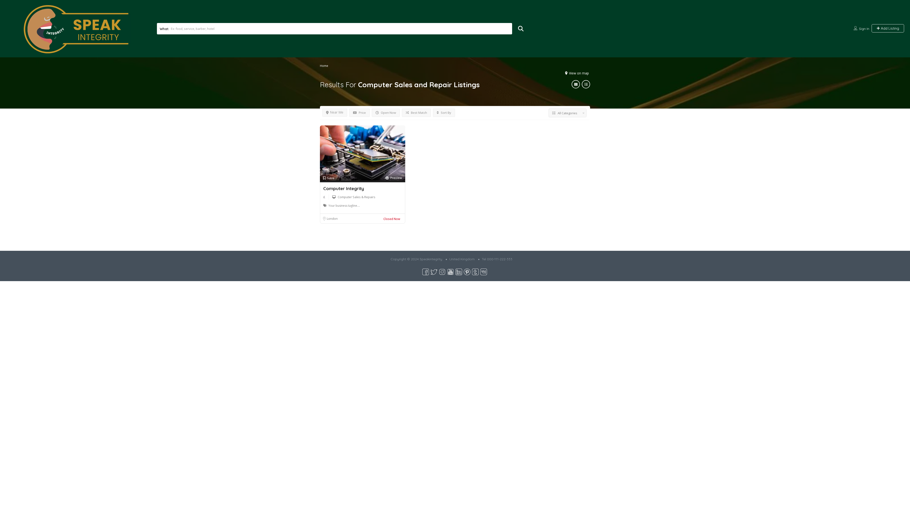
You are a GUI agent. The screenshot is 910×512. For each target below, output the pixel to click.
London (332, 218)
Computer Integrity (343, 188)
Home (324, 66)
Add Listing (889, 28)
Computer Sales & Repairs (356, 197)
